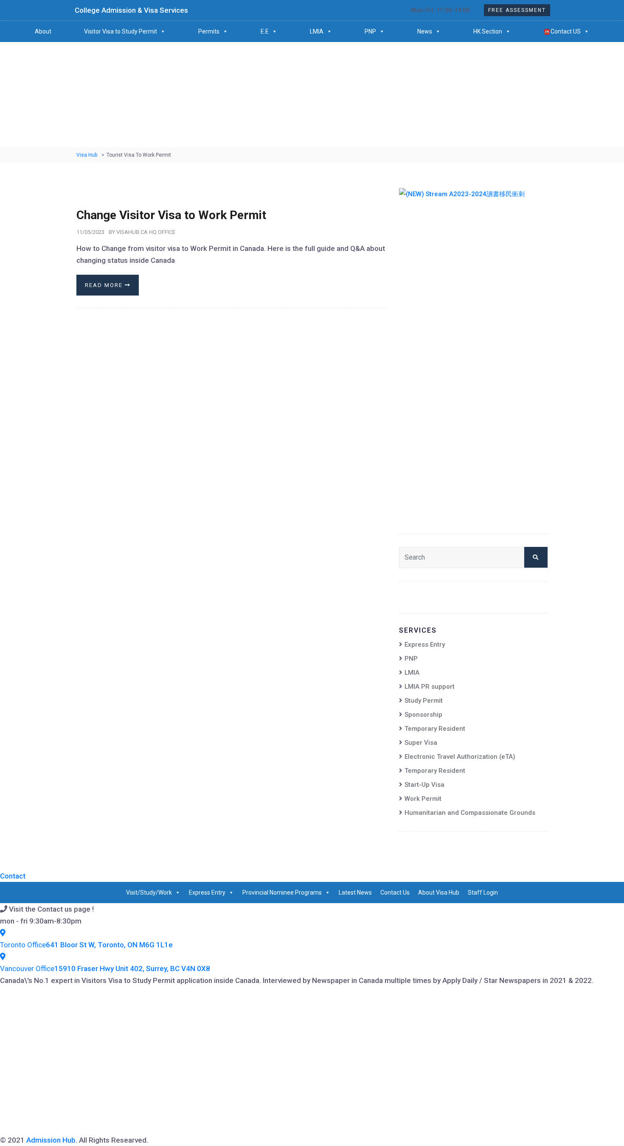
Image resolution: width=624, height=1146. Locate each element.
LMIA (316, 31)
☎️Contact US (562, 31)
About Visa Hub (438, 892)
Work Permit (423, 798)
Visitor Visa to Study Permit (120, 31)
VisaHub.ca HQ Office (145, 232)
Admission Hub (51, 1140)
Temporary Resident (435, 728)
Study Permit (424, 700)
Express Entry (425, 644)
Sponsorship (423, 714)
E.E (265, 31)
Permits (208, 31)
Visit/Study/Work (149, 892)
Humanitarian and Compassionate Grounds (470, 813)
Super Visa (421, 742)
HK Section (487, 31)
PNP (370, 31)
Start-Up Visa (424, 784)
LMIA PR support (430, 686)
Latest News (355, 892)
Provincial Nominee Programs (282, 892)
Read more (105, 285)
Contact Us (395, 892)
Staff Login (483, 892)
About (43, 31)
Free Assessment (517, 10)
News (424, 31)
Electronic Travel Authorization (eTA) (460, 756)
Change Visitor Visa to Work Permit (171, 215)
